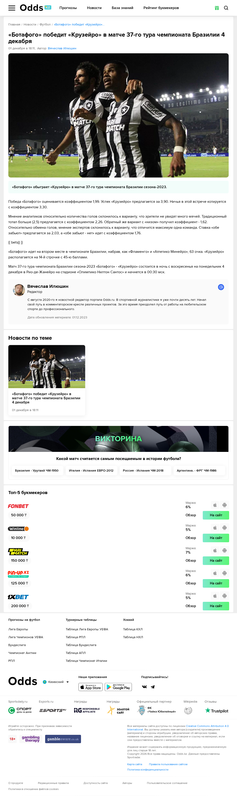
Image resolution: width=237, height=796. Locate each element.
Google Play (118, 687)
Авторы (127, 783)
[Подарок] (216, 7)
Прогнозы (68, 8)
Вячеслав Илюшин (62, 48)
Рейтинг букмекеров (161, 8)
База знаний (122, 8)
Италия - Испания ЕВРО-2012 (91, 471)
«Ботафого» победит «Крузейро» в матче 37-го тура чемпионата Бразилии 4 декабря (46, 398)
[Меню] (11, 8)
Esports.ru (53, 710)
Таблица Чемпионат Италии (86, 661)
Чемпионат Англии (22, 653)
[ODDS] (35, 7)
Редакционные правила (53, 783)
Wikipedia (188, 710)
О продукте (15, 783)
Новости (94, 8)
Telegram (153, 687)
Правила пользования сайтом (168, 764)
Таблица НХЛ (133, 637)
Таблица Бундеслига (81, 645)
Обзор (191, 515)
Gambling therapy (30, 739)
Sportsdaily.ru (19, 710)
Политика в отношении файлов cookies (33, 789)
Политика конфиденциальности (147, 769)
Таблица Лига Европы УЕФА (87, 629)
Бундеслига (17, 645)
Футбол (45, 24)
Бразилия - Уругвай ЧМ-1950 (37, 471)
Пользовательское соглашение (167, 783)
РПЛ (11, 661)
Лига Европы (18, 629)
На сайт (216, 515)
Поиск (226, 7)
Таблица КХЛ (133, 629)
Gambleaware (63, 739)
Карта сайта (134, 764)
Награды (87, 710)
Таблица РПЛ (75, 637)
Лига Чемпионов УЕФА (25, 637)
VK (144, 687)
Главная (14, 24)
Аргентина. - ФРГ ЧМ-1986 (196, 471)
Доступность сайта (96, 783)
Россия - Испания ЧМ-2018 (143, 471)
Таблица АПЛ (76, 653)
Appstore (90, 687)
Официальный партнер (156, 710)
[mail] (221, 287)
